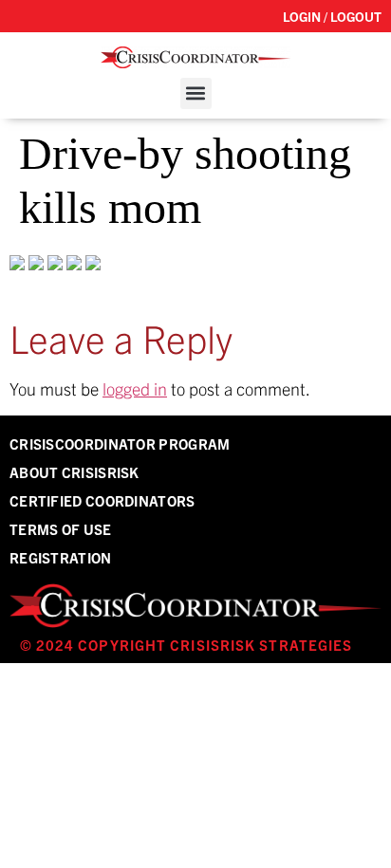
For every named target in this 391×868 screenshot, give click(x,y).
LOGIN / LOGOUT (332, 16)
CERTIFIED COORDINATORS (102, 500)
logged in (134, 388)
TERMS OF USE (60, 529)
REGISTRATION (60, 557)
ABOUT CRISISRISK (74, 472)
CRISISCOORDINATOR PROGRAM (120, 443)
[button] (196, 93)
